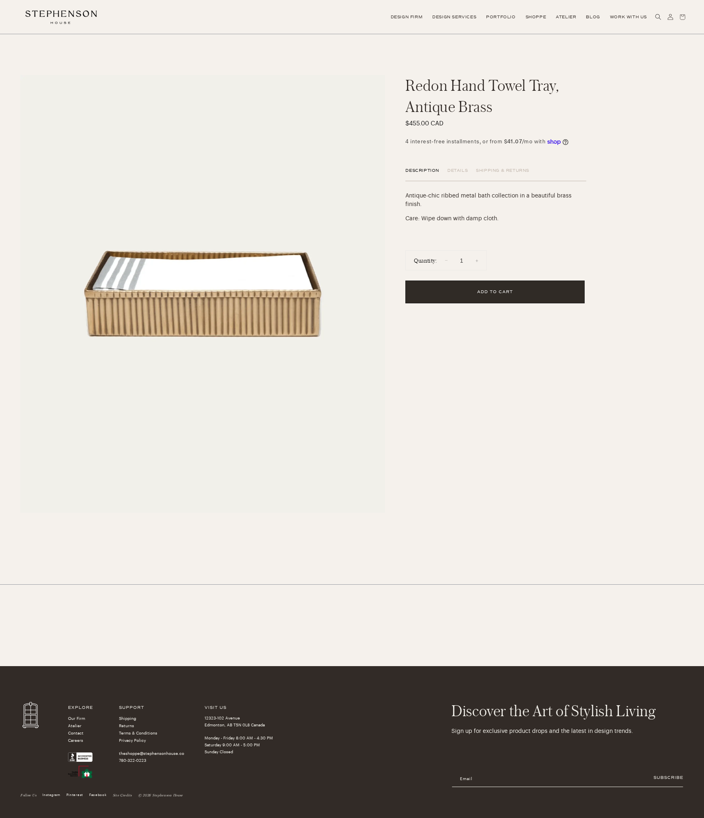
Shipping (127, 719)
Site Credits (122, 795)
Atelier (74, 726)
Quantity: (425, 260)
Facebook (98, 794)
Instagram (51, 794)
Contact (76, 733)
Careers (75, 741)
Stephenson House (167, 795)
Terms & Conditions (138, 733)
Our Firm (76, 719)
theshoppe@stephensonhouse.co (151, 754)
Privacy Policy (132, 741)
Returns (126, 726)
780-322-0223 (132, 761)
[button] (658, 17)
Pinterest (74, 794)
